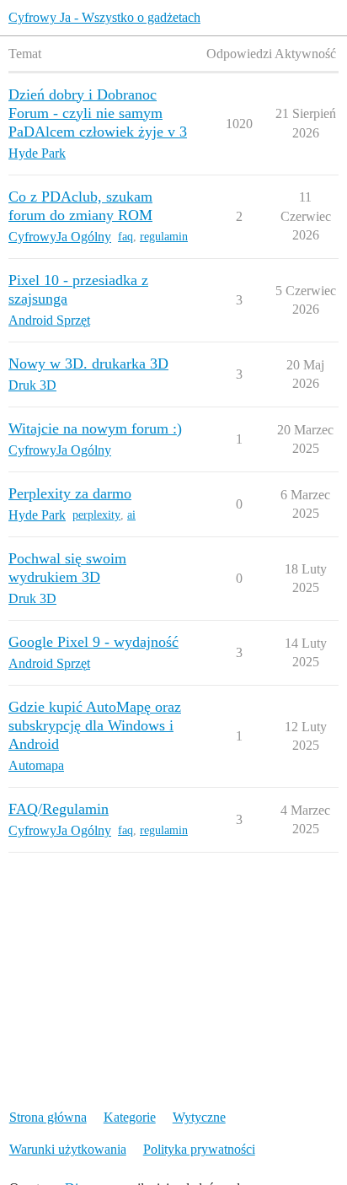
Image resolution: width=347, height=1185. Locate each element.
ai (131, 515)
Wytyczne (199, 1117)
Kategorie (130, 1117)
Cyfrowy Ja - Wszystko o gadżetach (104, 17)
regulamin (164, 236)
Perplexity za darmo (69, 493)
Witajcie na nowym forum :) (95, 428)
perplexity (96, 515)
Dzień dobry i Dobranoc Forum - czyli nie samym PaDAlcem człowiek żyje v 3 (97, 113)
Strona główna (48, 1117)
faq (125, 236)
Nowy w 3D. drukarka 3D (88, 363)
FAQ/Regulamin (58, 808)
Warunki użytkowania (67, 1149)
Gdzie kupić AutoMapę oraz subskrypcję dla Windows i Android (94, 725)
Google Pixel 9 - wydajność (93, 641)
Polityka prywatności (199, 1149)
